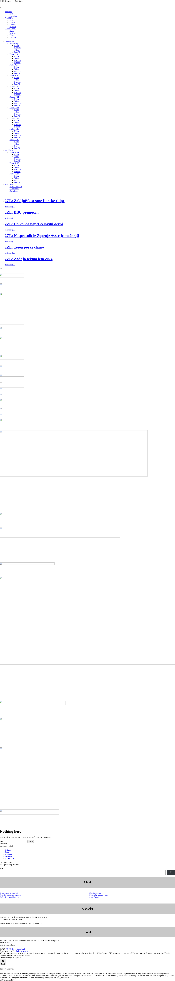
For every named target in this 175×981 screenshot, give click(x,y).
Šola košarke (14, 189)
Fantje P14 (14, 54)
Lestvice (13, 24)
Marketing (13, 16)
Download (14, 191)
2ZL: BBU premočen (22, 212)
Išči (1, 869)
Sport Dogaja (94, 897)
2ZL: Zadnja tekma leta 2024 (28, 259)
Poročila (13, 27)
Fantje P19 (14, 76)
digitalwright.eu (22, 951)
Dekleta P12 (14, 86)
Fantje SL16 (14, 163)
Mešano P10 (14, 129)
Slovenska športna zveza (98, 895)
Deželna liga (9, 41)
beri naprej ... (10, 207)
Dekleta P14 (14, 97)
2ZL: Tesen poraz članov (25, 247)
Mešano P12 (14, 140)
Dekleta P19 (14, 118)
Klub (11, 14)
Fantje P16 (14, 65)
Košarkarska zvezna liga (9, 893)
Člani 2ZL (9, 18)
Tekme (12, 22)
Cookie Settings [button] (6, 957)
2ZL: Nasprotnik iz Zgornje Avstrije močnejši (42, 235)
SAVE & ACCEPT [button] (7, 980)
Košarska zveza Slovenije (9, 897)
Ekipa (12, 20)
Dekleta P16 (14, 108)
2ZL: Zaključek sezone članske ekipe (35, 201)
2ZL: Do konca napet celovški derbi (34, 224)
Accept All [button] (16, 957)
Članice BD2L (10, 29)
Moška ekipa (14, 43)
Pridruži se (9, 184)
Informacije (9, 12)
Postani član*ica (16, 187)
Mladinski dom (95, 893)
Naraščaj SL (9, 150)
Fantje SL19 (14, 174)
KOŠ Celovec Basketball (15, 949)
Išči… (2, 841)
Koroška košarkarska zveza (10, 895)
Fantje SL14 (14, 152)
